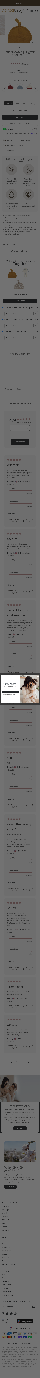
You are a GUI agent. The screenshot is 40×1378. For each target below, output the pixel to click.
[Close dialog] (38, 676)
